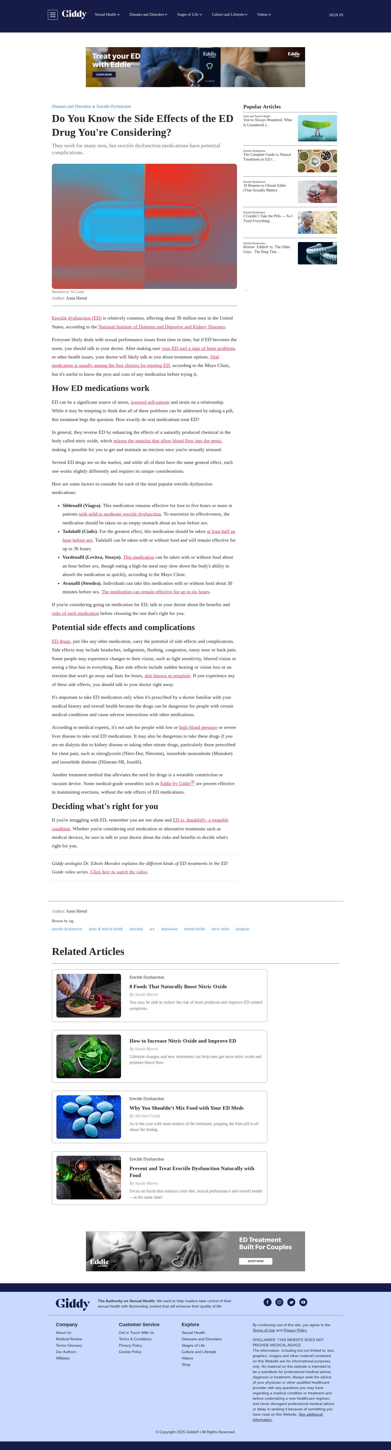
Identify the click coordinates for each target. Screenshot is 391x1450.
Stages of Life (193, 1345)
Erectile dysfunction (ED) (77, 318)
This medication (138, 557)
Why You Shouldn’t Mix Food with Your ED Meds (187, 1108)
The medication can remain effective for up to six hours (155, 591)
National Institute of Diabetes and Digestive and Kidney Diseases (161, 326)
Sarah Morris (146, 994)
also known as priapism (167, 675)
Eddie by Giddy (177, 783)
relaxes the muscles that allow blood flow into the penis (167, 440)
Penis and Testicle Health (256, 116)
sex (152, 929)
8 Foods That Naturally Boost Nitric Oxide (178, 986)
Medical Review (69, 1339)
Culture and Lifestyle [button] (228, 15)
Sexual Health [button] (105, 15)
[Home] (74, 15)
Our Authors (66, 1352)
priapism (242, 929)
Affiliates (63, 1358)
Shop (186, 1364)
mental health (194, 929)
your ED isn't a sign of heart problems (198, 348)
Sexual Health (193, 1332)
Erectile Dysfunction (114, 106)
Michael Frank (147, 1116)
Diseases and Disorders (71, 106)
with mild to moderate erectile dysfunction (120, 514)
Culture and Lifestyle (199, 1352)
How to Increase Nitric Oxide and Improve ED (183, 1041)
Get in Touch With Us (136, 1332)
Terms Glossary (69, 1345)
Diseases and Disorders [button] (147, 15)
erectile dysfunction (67, 929)
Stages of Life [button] (187, 15)
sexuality (136, 929)
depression (169, 929)
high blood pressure (198, 727)
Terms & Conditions (135, 1339)
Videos (187, 1358)
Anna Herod (76, 298)
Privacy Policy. (295, 1330)
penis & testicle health (106, 929)
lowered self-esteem (150, 402)
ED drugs (61, 641)
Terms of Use (264, 1330)
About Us (63, 1332)
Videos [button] (262, 15)
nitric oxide (220, 929)
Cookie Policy (130, 1352)
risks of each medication (75, 613)
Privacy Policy (130, 1345)
